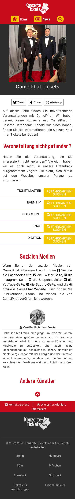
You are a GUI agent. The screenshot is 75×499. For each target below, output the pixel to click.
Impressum (39, 408)
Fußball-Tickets (55, 485)
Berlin (20, 455)
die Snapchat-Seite (46, 280)
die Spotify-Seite (42, 284)
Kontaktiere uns (18, 404)
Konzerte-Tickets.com (39, 443)
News (46, 19)
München (55, 465)
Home (23, 19)
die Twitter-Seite (49, 275)
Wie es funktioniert (53, 404)
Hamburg (55, 455)
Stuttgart (55, 475)
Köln (20, 465)
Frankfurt (20, 475)
